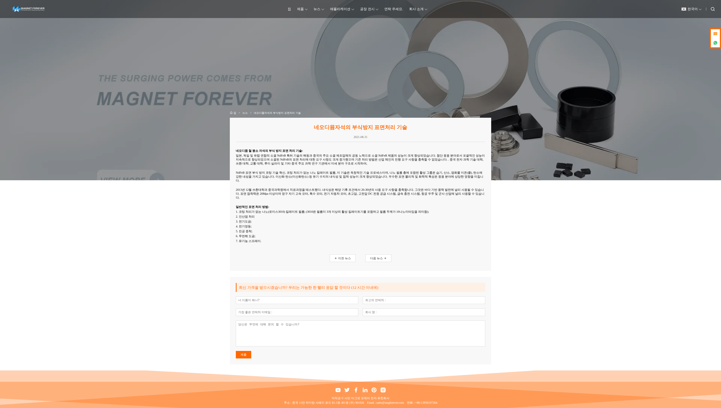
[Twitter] (347, 390)
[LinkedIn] (365, 390)
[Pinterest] (374, 390)
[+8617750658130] (715, 42)
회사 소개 (416, 9)
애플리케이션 (340, 9)
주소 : (288, 402)
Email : (371, 402)
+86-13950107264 (426, 402)
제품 (300, 9)
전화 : (411, 402)
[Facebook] (356, 390)
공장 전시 (367, 9)
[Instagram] (383, 390)
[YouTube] (338, 390)
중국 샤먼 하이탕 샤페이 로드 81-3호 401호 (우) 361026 (328, 402)
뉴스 (317, 9)
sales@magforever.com (390, 402)
